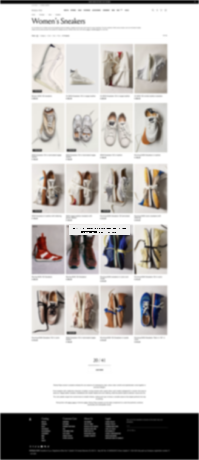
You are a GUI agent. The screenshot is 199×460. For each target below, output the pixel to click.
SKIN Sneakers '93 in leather (111, 155)
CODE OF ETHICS (110, 429)
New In (66, 10)
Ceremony (106, 10)
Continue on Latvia (89, 232)
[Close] (195, 2)
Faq (64, 429)
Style (50, 14)
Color (49, 36)
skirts (98, 29)
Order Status (67, 436)
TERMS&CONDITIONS (111, 426)
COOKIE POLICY (110, 422)
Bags (79, 10)
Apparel (73, 10)
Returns (66, 424)
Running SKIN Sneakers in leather (147, 155)
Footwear (87, 10)
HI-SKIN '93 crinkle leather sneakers (148, 96)
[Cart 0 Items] (166, 10)
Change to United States (108, 232)
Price (58, 36)
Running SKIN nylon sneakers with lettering (147, 217)
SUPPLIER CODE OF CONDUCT (114, 438)
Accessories (96, 10)
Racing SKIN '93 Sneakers (42, 277)
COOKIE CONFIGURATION (113, 433)
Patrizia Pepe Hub (90, 429)
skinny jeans (72, 402)
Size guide (66, 433)
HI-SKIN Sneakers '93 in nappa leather (81, 96)
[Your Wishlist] (161, 10)
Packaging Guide (90, 433)
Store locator (68, 438)
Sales (127, 10)
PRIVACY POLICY (110, 424)
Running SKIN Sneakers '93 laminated (115, 216)
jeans (88, 29)
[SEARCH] (153, 10)
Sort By (165, 35)
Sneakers (58, 14)
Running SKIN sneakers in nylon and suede (114, 278)
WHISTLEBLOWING (111, 436)
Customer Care (68, 431)
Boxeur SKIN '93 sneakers (42, 96)
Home (33, 14)
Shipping (66, 422)
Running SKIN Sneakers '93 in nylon (148, 277)
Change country (90, 436)
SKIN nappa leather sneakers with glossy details (79, 217)
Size (54, 36)
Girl (119, 10)
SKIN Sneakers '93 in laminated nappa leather (46, 156)
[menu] (96, 10)
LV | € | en (34, 5)
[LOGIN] (157, 10)
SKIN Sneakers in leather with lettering (47, 216)
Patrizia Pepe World (91, 426)
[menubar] (96, 10)
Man (113, 10)
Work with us (89, 431)
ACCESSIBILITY (110, 431)
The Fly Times (88, 424)
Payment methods (69, 426)
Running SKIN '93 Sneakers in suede (114, 338)
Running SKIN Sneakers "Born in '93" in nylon (149, 338)
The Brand (87, 422)
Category (43, 36)
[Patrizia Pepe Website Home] (37, 10)
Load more (99, 370)
